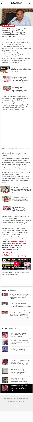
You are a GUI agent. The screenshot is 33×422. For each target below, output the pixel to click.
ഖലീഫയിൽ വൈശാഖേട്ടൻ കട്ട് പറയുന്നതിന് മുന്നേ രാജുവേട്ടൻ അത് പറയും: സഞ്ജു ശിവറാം (19, 380)
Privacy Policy (14, 398)
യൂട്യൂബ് (12, 247)
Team (8, 398)
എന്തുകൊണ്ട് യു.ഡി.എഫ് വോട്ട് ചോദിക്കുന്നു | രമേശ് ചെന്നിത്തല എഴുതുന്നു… (21, 70)
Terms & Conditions (24, 398)
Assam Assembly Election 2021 (8, 277)
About (4, 398)
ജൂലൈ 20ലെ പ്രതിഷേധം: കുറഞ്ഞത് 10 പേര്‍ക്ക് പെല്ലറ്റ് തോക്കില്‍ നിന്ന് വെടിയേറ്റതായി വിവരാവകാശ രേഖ (20, 314)
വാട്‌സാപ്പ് (22, 242)
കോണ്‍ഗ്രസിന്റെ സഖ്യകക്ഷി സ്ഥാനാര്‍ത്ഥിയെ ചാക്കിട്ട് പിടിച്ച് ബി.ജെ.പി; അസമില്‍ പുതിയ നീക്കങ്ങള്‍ (19, 90)
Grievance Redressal (19, 401)
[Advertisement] (16, 129)
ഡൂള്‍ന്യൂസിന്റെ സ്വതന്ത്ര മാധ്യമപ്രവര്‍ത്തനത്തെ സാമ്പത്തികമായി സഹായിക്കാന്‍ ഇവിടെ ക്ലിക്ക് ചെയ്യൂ (15, 254)
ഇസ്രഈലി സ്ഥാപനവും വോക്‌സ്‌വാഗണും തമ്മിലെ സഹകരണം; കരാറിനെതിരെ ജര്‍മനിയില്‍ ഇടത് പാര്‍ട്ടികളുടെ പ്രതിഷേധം (19, 372)
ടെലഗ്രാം (15, 242)
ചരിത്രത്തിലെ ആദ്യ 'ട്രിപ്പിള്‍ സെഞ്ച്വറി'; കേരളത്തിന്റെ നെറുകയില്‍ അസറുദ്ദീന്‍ (18, 350)
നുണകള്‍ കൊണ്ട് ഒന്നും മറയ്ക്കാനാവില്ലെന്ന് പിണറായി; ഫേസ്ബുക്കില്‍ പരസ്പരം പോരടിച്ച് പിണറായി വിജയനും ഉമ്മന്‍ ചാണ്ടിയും (20, 80)
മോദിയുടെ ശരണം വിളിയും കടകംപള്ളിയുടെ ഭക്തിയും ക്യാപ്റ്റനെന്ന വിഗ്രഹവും (20, 210)
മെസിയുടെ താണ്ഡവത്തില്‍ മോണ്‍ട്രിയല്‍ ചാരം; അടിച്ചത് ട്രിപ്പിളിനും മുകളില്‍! (19, 335)
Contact (10, 401)
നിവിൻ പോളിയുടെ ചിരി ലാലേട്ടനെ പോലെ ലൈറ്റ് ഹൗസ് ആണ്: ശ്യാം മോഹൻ (20, 342)
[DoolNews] (16, 3)
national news (21, 277)
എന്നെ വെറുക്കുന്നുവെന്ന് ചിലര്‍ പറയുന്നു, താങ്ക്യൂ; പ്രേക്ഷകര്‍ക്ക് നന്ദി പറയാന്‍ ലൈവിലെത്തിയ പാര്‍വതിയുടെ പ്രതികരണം (20, 200)
